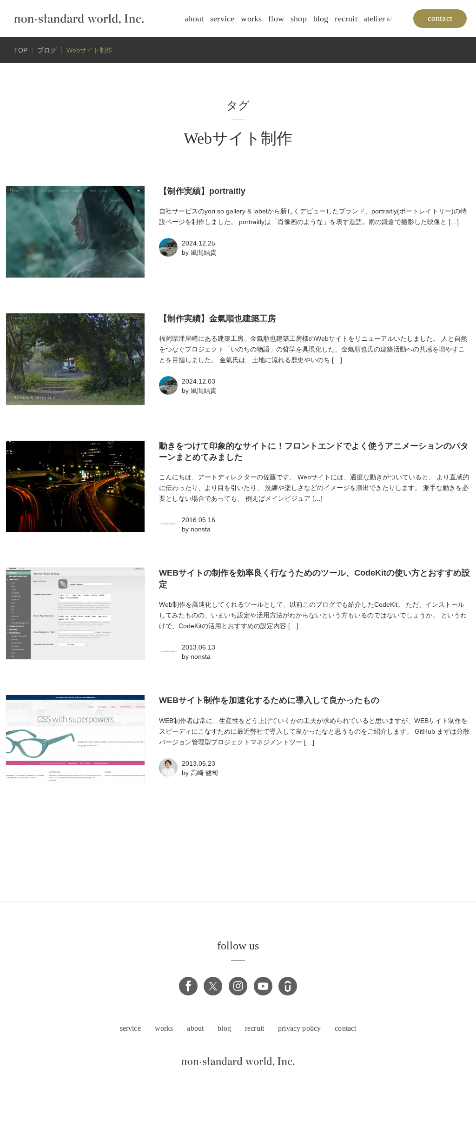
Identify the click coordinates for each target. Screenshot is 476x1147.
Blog (321, 18)
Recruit (346, 18)
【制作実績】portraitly (202, 191)
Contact (345, 1028)
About (194, 18)
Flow (276, 18)
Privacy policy (299, 1028)
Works (251, 18)
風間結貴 (204, 252)
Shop (299, 18)
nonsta (201, 529)
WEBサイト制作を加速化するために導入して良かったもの (269, 700)
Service (222, 18)
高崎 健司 (204, 772)
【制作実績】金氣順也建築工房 (217, 318)
